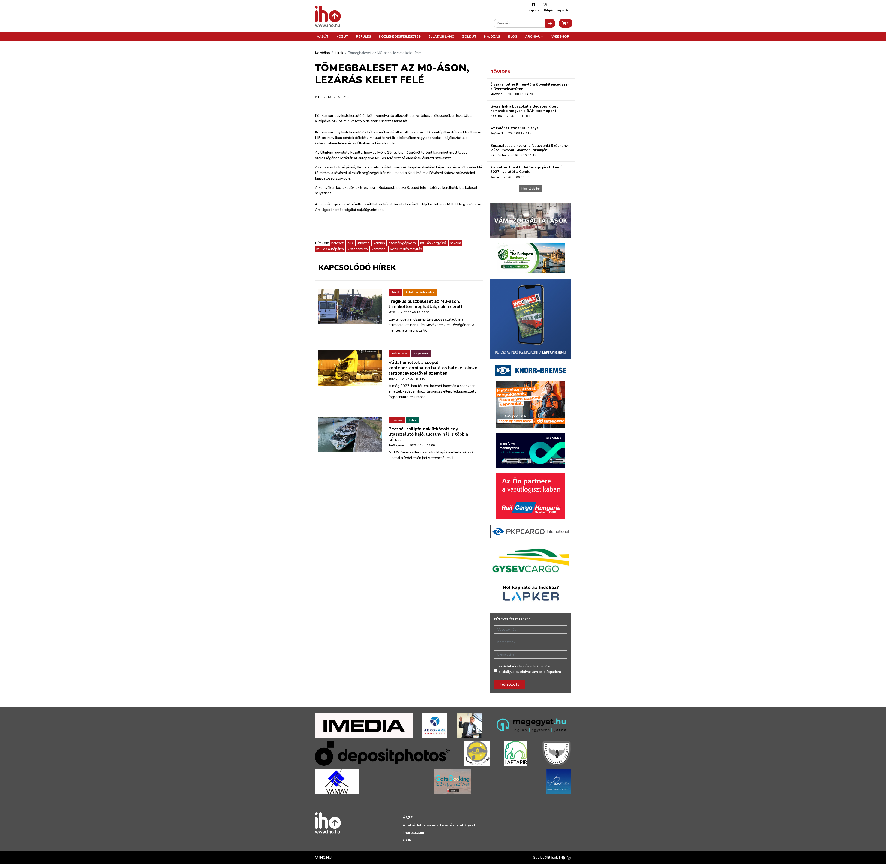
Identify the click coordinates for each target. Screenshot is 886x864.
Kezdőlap (322, 52)
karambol (379, 249)
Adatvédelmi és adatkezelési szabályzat (439, 825)
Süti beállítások (546, 857)
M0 (350, 243)
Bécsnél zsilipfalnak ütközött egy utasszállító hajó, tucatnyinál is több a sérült (428, 434)
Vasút (322, 36)
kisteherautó (358, 249)
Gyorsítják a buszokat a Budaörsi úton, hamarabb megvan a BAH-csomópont (524, 108)
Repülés (363, 36)
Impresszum (413, 832)
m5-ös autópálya (330, 249)
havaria (455, 243)
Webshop (560, 36)
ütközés (363, 243)
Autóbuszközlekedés (419, 292)
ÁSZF (408, 817)
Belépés (548, 10)
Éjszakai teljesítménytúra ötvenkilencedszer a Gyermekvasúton (529, 86)
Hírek (339, 52)
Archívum (534, 36)
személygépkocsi (402, 243)
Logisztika (421, 353)
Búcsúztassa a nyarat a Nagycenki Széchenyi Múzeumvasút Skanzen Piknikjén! (529, 148)
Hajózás (492, 36)
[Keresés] (550, 23)
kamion (379, 243)
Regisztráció (563, 10)
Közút (342, 36)
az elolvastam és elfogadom (530, 669)
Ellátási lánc (441, 36)
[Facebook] (532, 4)
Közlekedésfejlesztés (400, 36)
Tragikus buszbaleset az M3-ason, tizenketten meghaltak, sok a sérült (426, 304)
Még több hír (530, 188)
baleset (337, 243)
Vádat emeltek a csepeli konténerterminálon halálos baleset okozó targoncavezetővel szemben (433, 368)
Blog (512, 36)
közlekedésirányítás (406, 249)
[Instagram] (543, 4)
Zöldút (469, 36)
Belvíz (412, 420)
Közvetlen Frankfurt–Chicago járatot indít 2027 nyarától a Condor (526, 169)
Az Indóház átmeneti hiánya (514, 128)
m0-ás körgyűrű (433, 243)
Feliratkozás (509, 684)
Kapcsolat (534, 10)
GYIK (407, 840)
